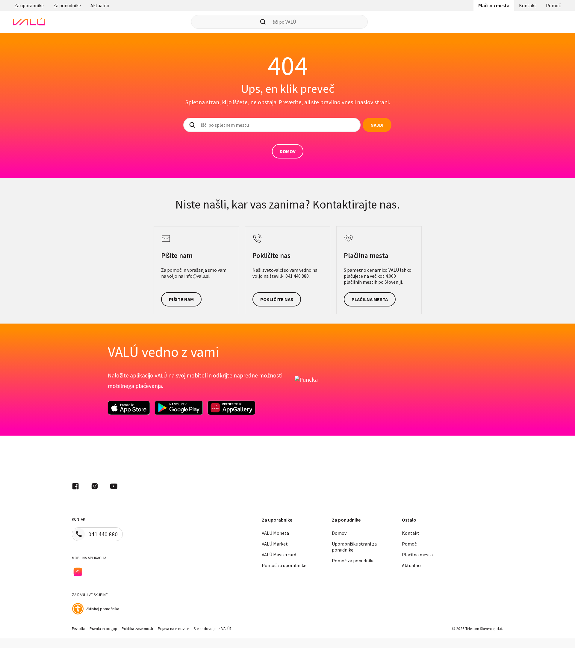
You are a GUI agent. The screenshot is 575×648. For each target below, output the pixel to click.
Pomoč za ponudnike (353, 561)
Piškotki (78, 628)
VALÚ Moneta (275, 533)
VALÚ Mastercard (279, 555)
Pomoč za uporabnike (284, 565)
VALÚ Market (275, 544)
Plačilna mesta (493, 5)
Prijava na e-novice (173, 628)
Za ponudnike (67, 5)
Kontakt (527, 5)
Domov (339, 533)
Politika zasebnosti (137, 628)
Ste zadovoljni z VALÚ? (212, 628)
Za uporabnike (29, 5)
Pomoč (553, 5)
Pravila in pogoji (103, 628)
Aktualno (99, 5)
